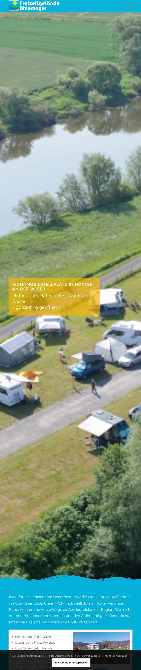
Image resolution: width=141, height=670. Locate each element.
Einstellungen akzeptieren (71, 662)
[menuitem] (128, 6)
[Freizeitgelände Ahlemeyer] (34, 6)
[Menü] (128, 6)
